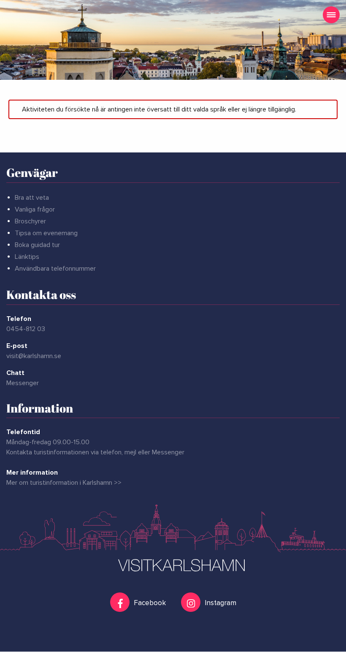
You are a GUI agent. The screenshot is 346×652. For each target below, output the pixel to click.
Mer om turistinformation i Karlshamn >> (64, 482)
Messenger (22, 383)
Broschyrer (30, 221)
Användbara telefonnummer (55, 268)
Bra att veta (32, 197)
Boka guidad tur (37, 245)
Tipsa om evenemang (46, 233)
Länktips (27, 257)
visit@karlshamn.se (33, 356)
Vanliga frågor (35, 209)
